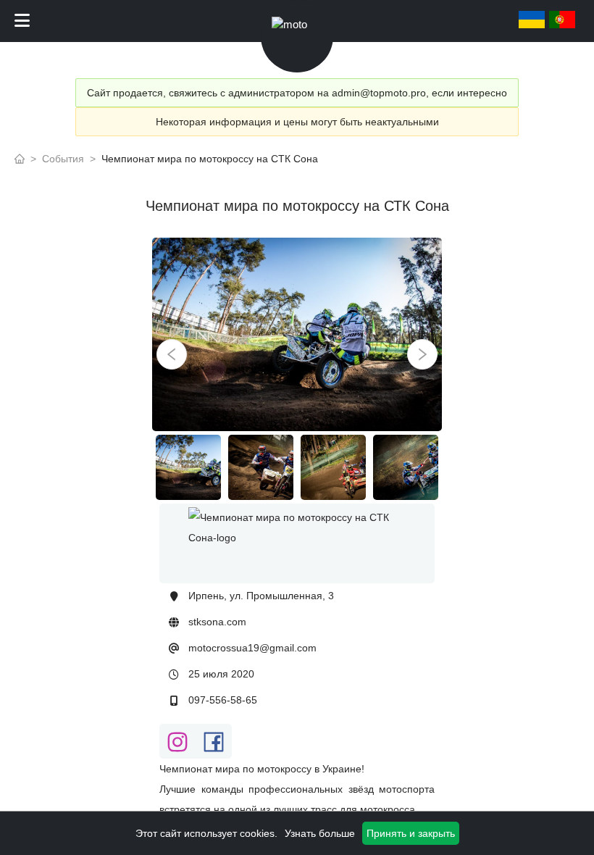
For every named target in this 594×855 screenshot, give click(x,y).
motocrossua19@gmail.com (252, 648)
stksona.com (217, 621)
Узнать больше (320, 833)
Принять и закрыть (411, 833)
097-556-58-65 (222, 700)
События (63, 158)
